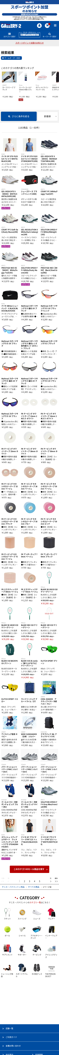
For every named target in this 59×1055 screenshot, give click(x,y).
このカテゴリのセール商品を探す (29, 869)
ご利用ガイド (11, 1037)
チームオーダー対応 (12, 58)
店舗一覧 (9, 1028)
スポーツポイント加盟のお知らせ (29, 43)
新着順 (47, 116)
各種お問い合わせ (13, 1046)
